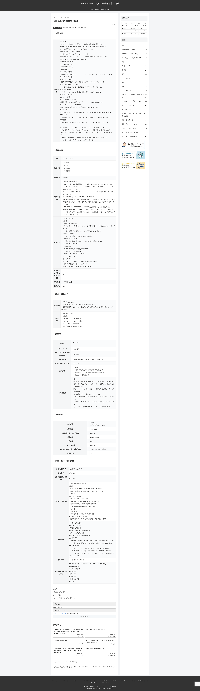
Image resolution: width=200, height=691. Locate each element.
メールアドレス (58, 595)
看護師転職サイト (141, 680)
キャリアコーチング (104, 682)
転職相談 (92, 686)
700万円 (78, 27)
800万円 (84, 27)
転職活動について (59, 607)
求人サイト (132, 680)
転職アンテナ (54, 680)
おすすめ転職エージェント (76, 680)
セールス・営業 (58, 27)
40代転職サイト (106, 680)
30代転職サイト (97, 680)
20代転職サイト (87, 680)
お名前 (55, 589)
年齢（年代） (57, 601)
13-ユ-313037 (102, 688)
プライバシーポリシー (60, 613)
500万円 (66, 27)
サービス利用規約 (112, 686)
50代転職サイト (115, 680)
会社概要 (86, 686)
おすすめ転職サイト (64, 680)
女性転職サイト (124, 680)
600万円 (72, 27)
